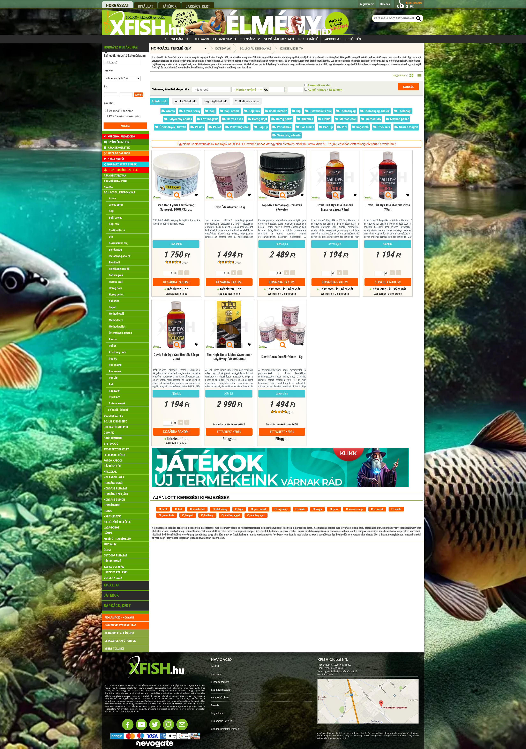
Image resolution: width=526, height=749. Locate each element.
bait (180, 509)
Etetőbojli (404, 111)
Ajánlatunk (159, 101)
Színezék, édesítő (291, 48)
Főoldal (215, 666)
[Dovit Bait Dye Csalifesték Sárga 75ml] (176, 362)
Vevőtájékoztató (279, 39)
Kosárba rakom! (176, 282)
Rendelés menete (220, 681)
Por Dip (327, 127)
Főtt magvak (209, 119)
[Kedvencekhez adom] (196, 196)
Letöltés (353, 39)
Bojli (212, 111)
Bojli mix (254, 111)
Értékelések (247, 101)
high (240, 509)
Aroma (170, 111)
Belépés (215, 705)
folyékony (282, 509)
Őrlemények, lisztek (172, 127)
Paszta (199, 127)
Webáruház (181, 39)
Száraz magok (408, 127)
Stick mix (383, 127)
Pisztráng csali (239, 127)
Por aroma (307, 127)
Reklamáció (308, 39)
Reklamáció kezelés (221, 720)
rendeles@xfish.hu (334, 668)
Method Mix (373, 119)
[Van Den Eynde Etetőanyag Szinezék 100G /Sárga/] (176, 213)
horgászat (117, 5)
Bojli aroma (232, 111)
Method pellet (399, 119)
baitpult (189, 515)
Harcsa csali (234, 119)
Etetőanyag (348, 111)
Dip (298, 111)
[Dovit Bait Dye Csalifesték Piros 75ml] (387, 213)
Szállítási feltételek (221, 689)
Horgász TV (250, 39)
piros (335, 509)
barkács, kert (198, 6)
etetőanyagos (257, 515)
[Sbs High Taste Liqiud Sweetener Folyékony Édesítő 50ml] (229, 362)
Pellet (216, 127)
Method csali (347, 119)
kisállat (145, 6)
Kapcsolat (332, 39)
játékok (169, 6)
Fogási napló (224, 39)
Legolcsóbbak (185, 101)
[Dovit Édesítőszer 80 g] (229, 213)
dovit (164, 509)
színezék (378, 509)
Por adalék (283, 127)
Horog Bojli (259, 119)
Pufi (344, 127)
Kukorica (307, 119)
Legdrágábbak (216, 101)
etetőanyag (221, 509)
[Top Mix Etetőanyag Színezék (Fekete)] (282, 213)
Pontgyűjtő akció (220, 697)
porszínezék (259, 509)
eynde (301, 509)
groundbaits (167, 515)
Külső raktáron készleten (125, 116)
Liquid (325, 119)
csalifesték (199, 509)
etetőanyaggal (232, 515)
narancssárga (355, 509)
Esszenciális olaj (320, 111)
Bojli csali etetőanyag (255, 48)
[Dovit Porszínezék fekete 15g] (282, 362)
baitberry (208, 515)
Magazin (202, 39)
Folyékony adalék (180, 119)
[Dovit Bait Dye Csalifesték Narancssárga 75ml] (334, 213)
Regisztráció (217, 713)
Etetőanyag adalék (377, 111)
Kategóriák (223, 48)
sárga (318, 509)
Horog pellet (283, 119)
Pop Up (263, 127)
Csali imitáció (277, 111)
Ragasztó (362, 127)
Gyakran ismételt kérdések (225, 729)
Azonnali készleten (121, 110)
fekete (397, 509)
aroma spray (191, 111)
